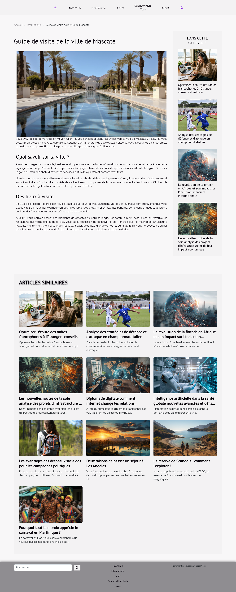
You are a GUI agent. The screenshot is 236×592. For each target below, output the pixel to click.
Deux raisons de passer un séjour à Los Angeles (115, 463)
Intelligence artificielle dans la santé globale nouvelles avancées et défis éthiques (183, 403)
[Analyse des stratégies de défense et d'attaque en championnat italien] (197, 114)
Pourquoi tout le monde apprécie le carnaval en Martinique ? (48, 530)
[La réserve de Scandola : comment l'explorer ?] (185, 437)
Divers (166, 7)
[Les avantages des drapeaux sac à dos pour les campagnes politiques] (51, 437)
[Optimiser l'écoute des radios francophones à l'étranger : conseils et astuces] (197, 64)
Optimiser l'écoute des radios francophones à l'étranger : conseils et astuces (197, 88)
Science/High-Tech (143, 7)
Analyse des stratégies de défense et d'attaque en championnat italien (195, 138)
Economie (75, 7)
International (98, 7)
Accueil (18, 24)
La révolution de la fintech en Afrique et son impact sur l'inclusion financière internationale (196, 190)
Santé (120, 7)
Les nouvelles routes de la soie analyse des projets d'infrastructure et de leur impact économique (195, 243)
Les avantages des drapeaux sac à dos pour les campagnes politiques (50, 463)
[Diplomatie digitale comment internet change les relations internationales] (118, 375)
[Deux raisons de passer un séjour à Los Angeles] (118, 437)
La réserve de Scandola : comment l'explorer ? (181, 463)
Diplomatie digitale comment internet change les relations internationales (110, 403)
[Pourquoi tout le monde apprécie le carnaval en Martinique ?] (51, 504)
